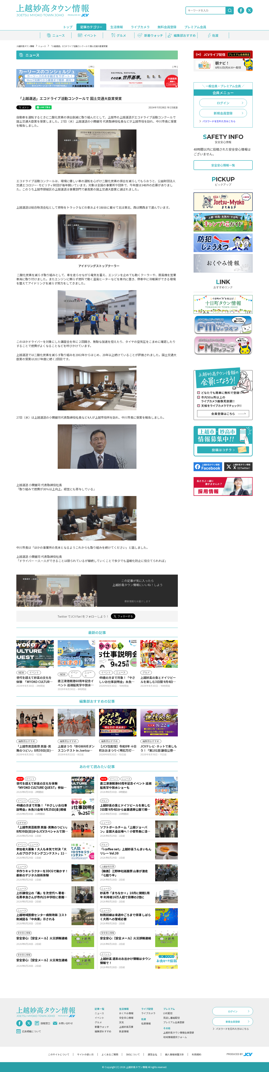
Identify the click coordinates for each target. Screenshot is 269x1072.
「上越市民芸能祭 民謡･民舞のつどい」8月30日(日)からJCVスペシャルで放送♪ (42, 829)
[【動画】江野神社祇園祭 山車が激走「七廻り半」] (166, 872)
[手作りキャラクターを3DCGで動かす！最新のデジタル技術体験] (82, 872)
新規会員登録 (223, 113)
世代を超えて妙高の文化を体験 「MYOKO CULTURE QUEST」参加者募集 (41, 785)
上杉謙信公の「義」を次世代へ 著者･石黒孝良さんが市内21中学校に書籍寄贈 (41, 895)
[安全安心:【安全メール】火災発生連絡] (82, 960)
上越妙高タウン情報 (25, 46)
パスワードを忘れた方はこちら (219, 121)
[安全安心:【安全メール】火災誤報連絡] (82, 938)
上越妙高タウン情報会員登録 (178, 1032)
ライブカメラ (140, 26)
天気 (121, 1022)
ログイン (223, 102)
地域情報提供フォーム (175, 1037)
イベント (99, 1017)
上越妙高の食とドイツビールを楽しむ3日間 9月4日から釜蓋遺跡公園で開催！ (125, 807)
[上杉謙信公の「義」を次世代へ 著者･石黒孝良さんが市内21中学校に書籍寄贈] (82, 894)
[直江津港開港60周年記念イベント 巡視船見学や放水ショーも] (166, 785)
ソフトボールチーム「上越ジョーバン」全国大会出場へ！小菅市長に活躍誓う (125, 829)
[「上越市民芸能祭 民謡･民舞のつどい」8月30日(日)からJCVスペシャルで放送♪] (82, 829)
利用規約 (196, 1054)
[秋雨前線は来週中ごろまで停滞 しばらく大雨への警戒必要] (166, 916)
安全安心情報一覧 (223, 165)
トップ (67, 26)
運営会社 (152, 1054)
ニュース (42, 46)
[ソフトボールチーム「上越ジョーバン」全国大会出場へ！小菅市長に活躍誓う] (166, 829)
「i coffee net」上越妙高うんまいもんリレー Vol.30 (125, 851)
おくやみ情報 (126, 1013)
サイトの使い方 (85, 1054)
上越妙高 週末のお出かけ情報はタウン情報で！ (125, 961)
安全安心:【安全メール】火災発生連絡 (41, 960)
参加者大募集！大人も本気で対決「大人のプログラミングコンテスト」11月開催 (41, 851)
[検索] (230, 10)
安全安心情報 (126, 1017)
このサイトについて (58, 1054)
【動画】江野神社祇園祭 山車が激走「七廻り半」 (124, 873)
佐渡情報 (146, 1023)
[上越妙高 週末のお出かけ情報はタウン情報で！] (166, 960)
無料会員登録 (167, 26)
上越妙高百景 (126, 1026)
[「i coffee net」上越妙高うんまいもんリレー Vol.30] (166, 850)
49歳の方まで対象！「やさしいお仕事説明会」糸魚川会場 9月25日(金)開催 (41, 807)
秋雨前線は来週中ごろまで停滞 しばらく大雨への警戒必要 (125, 917)
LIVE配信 (168, 1013)
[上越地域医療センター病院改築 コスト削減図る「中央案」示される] (82, 916)
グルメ (98, 1022)
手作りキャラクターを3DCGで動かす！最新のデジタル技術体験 (42, 873)
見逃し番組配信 (171, 1017)
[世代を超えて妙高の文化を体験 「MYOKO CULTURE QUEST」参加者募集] (82, 785)
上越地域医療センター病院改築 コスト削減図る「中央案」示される (41, 917)
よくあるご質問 (110, 1054)
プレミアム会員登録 (173, 1022)
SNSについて (133, 1054)
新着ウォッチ (102, 1026)
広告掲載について (31, 1031)
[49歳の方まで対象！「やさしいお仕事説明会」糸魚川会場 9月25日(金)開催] (82, 807)
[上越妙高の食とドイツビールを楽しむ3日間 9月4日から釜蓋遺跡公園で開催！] (166, 807)
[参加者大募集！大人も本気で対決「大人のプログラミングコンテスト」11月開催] (82, 850)
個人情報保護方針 (174, 1054)
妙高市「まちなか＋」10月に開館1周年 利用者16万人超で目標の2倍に (125, 895)
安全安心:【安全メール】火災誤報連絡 (41, 938)
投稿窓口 (45, 1023)
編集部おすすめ (103, 1031)
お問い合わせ (66, 1023)
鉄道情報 (124, 1031)
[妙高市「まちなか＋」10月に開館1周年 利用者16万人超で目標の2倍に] (166, 894)
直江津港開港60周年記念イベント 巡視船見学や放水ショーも (125, 785)
